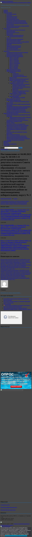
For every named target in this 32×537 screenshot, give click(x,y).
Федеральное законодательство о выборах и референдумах (21, 91)
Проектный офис (11, 31)
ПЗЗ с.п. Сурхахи (14, 64)
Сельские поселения (12, 18)
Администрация (8, 12)
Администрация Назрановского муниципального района (15, 5)
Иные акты (15, 89)
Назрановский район (12, 16)
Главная (6, 10)
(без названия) (7, 304)
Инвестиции (10, 34)
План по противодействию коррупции (16, 136)
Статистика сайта (5, 504)
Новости (6, 11)
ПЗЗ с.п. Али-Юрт (14, 57)
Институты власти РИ (12, 48)
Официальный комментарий (14, 45)
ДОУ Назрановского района (14, 40)
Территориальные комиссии (20, 76)
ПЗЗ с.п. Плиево (14, 68)
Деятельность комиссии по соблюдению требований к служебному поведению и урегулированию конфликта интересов (17, 128)
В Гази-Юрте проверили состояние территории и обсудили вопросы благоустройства (17, 306)
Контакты (6, 142)
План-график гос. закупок (13, 98)
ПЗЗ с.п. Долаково (14, 61)
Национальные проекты (13, 27)
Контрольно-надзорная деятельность (16, 30)
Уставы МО (6, 145)
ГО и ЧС (9, 37)
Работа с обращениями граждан (18, 80)
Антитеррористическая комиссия (15, 35)
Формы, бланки (11, 122)
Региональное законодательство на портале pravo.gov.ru (21, 87)
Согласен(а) (8, 535)
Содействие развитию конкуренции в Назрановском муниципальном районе (16, 21)
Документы (6, 51)
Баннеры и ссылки (14, 96)
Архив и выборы (17, 94)
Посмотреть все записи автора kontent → (11, 292)
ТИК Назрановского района (14, 71)
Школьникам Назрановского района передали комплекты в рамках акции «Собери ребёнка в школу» (17, 308)
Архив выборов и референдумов (18, 93)
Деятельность (7, 28)
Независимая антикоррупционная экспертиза (18, 138)
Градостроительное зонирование (15, 39)
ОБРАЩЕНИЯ (7, 141)
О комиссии (13, 72)
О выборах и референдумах (17, 83)
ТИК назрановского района (14, 69)
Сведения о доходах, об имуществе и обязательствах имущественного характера (17, 124)
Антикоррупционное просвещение (15, 140)
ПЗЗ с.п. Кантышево (15, 63)
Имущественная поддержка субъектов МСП (18, 26)
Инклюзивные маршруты (10, 144)
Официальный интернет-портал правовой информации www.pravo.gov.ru (20, 118)
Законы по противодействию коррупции (17, 137)
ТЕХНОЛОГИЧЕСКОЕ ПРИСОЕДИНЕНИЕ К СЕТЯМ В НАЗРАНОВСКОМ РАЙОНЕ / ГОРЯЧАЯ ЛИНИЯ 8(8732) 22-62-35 (19, 108)
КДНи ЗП (9, 44)
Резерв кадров (10, 24)
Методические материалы (13, 134)
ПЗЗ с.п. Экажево (14, 65)
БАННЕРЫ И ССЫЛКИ (19, 97)
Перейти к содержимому (7, 1)
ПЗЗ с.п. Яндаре (14, 67)
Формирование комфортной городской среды (18, 112)
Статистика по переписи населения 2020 (17, 23)
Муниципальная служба (13, 19)
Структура (9, 15)
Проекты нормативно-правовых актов (19, 101)
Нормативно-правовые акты (14, 100)
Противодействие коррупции (11, 113)
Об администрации (11, 14)
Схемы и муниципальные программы (16, 110)
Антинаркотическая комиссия (14, 43)
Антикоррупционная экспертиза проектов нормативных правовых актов (17, 53)
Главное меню (4, 149)
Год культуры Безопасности (14, 49)
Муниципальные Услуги (13, 32)
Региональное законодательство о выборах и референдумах (21, 85)
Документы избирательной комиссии (19, 79)
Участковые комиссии (18, 75)
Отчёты (8, 130)
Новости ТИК (13, 77)
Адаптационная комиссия (16, 36)
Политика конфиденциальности (15, 55)
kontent (15, 198)
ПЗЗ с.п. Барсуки (14, 59)
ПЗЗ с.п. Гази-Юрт (14, 60)
